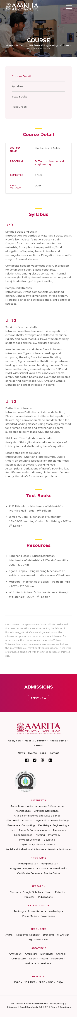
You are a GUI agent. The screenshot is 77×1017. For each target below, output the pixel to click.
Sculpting (49, 839)
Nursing (40, 834)
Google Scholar (32, 892)
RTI (46, 1007)
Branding (48, 934)
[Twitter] (35, 760)
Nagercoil (57, 958)
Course (64, 45)
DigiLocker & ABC (38, 939)
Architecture (23, 810)
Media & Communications (34, 830)
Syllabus (17, 86)
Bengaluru (46, 953)
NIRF (42, 982)
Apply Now (38, 698)
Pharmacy (54, 834)
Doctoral (41, 868)
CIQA (60, 982)
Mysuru (43, 958)
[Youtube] (42, 760)
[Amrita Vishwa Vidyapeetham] (21, 6)
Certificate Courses (28, 873)
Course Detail (21, 76)
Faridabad (31, 963)
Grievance (12, 1007)
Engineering (60, 825)
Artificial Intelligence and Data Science (37, 815)
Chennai (61, 953)
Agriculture (17, 806)
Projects (29, 896)
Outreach (38, 745)
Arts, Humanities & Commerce (45, 806)
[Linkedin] (50, 760)
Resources (19, 106)
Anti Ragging (58, 740)
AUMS (9, 934)
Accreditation (36, 911)
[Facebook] (27, 760)
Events (32, 752)
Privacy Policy (57, 1003)
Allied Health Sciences (19, 820)
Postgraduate (48, 863)
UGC (50, 982)
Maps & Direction (35, 740)
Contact (54, 752)
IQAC (17, 982)
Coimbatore (18, 958)
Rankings (18, 911)
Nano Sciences (23, 834)
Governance (47, 916)
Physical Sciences (29, 839)
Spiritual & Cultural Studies (37, 844)
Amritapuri (15, 953)
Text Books (19, 96)
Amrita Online (52, 873)
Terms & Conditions (61, 1007)
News (21, 752)
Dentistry (43, 825)
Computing (28, 825)
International (57, 868)
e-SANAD (63, 934)
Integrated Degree (20, 868)
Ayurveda (41, 820)
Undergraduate (27, 863)
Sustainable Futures (60, 849)
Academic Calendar (28, 934)
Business (12, 825)
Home (9, 45)
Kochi (32, 958)
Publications (45, 896)
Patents (60, 892)
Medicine (58, 830)
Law (13, 830)
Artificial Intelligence (46, 810)
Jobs (43, 752)
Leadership (54, 911)
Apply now (14, 740)
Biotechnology (60, 820)
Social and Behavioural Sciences (25, 849)
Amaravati (31, 953)
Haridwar (46, 963)
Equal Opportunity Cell (31, 1007)
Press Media (29, 916)
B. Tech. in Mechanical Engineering (37, 45)
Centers (14, 892)
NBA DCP (29, 982)
